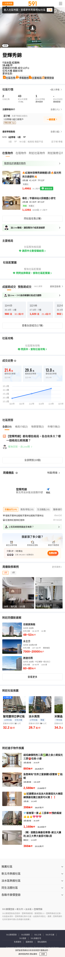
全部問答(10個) (32, 460)
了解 (49, 10)
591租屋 (22, 938)
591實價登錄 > (9, 909)
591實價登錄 (11, 935)
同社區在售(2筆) (32, 218)
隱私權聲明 (42, 942)
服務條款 (29, 942)
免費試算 (53, 553)
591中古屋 (50, 935)
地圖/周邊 (52, 472)
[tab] (9, 287)
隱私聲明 (33, 954)
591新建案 (25, 935)
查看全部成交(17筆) (32, 325)
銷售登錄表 (55, 286)
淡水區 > (29, 909)
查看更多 (32, 677)
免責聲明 (17, 942)
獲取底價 (48, 189)
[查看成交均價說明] (28, 68)
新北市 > (21, 909)
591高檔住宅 (36, 938)
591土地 (37, 935)
